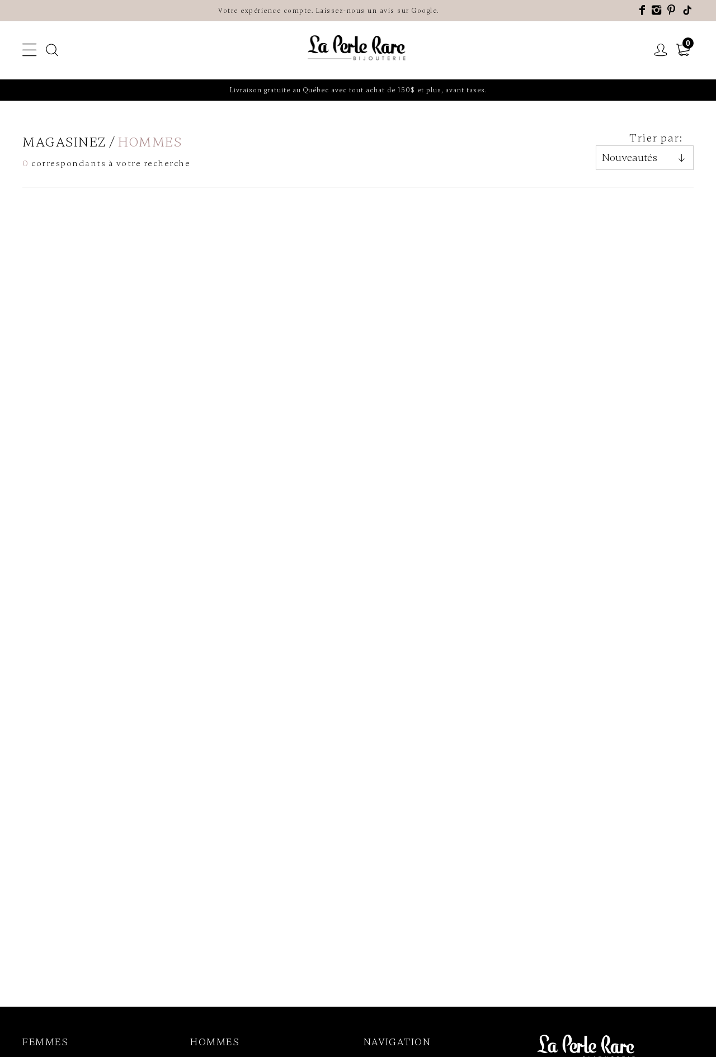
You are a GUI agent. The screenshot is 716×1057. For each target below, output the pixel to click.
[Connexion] (661, 50)
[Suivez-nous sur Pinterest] (671, 10)
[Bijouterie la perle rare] (358, 48)
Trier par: (655, 138)
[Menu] (29, 50)
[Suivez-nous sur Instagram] (657, 10)
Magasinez (64, 142)
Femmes (45, 1042)
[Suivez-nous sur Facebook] (642, 10)
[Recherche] (52, 50)
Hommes (214, 1042)
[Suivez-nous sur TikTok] (688, 10)
